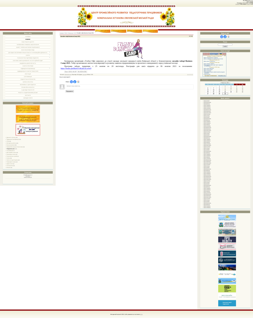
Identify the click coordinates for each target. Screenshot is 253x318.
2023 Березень (207, 185)
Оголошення (10, 165)
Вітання (8, 167)
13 (207, 90)
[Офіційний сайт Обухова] (227, 270)
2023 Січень (207, 182)
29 (219, 93)
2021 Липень (207, 157)
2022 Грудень (207, 180)
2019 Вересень (207, 127)
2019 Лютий (206, 117)
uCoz (141, 314)
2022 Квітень (207, 170)
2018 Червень (207, 106)
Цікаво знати (10, 163)
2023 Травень (207, 188)
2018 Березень (207, 102)
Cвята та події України (12, 160)
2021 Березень (207, 151)
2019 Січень (207, 115)
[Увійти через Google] (228, 36)
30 (225, 93)
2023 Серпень (207, 192)
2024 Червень (207, 207)
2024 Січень (207, 200)
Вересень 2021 (225, 82)
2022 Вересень (207, 176)
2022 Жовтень (207, 177)
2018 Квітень (207, 103)
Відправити (69, 91)
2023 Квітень (207, 186)
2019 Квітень (207, 120)
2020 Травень (207, 139)
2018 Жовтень (207, 111)
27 (207, 93)
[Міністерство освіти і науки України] (227, 220)
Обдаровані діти (11, 148)
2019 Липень (207, 124)
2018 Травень (207, 105)
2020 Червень (207, 140)
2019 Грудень (207, 131)
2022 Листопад (207, 179)
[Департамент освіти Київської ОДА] (227, 227)
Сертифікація (10, 150)
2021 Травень (207, 154)
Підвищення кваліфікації (13, 139)
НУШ (8, 141)
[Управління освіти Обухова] (227, 256)
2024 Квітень (207, 204)
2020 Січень (207, 133)
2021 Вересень (207, 160)
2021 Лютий (206, 149)
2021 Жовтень (207, 161)
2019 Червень (207, 123)
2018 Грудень (207, 114)
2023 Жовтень (207, 195)
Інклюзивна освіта (11, 154)
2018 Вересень (207, 109)
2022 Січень (207, 166)
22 (219, 91)
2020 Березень (207, 136)
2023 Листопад (207, 197)
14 (213, 90)
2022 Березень (207, 168)
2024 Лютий (206, 201)
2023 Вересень (207, 194)
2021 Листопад (207, 163)
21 (213, 91)
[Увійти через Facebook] (225, 36)
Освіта (8, 158)
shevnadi (84, 74)
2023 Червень (207, 189)
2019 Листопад (207, 130)
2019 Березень (207, 118)
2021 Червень (207, 155)
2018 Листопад (207, 112)
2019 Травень (207, 121)
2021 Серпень (207, 158)
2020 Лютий (206, 134)
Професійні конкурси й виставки (15, 146)
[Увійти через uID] (221, 36)
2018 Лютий (206, 100)
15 (219, 90)
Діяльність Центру (11, 137)
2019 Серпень (207, 126)
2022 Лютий (206, 167)
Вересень (70, 33)
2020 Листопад (207, 145)
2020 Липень (207, 142)
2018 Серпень (207, 108)
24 (231, 91)
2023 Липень (207, 191)
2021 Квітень (207, 152)
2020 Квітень (207, 137)
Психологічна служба (12, 156)
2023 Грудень (207, 198)
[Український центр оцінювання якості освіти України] (227, 249)
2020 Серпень (207, 143)
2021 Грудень (207, 164)
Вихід (248, 4)
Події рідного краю (11, 161)
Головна (237, 4)
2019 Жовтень (207, 128)
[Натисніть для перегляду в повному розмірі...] (128, 58)
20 (207, 91)
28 (213, 93)
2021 (66, 33)
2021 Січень (207, 148)
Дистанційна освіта (11, 152)
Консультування (11, 145)
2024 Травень (207, 206)
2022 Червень (207, 173)
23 (225, 91)
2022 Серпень (207, 174)
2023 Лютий (206, 183)
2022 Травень (207, 171)
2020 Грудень (207, 146)
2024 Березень (207, 203)
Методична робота (11, 143)
